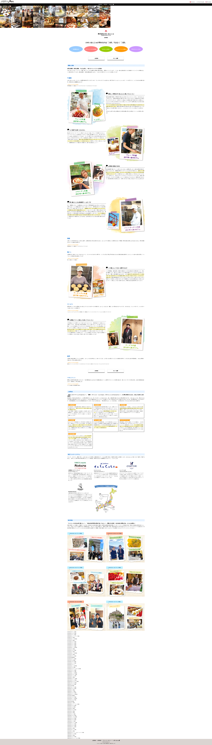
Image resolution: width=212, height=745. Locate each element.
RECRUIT (105, 4)
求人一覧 (115, 58)
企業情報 (96, 58)
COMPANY (100, 4)
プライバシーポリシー (107, 740)
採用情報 (99, 740)
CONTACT (111, 4)
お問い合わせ (116, 740)
